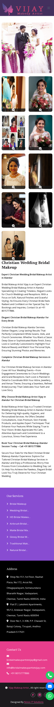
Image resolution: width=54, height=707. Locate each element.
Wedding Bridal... (19, 510)
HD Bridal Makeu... (19, 517)
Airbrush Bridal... (19, 523)
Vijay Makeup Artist (19, 687)
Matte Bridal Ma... (19, 530)
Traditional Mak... (19, 543)
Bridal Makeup (17, 503)
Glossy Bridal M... (19, 536)
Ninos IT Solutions (33, 702)
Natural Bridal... (18, 550)
